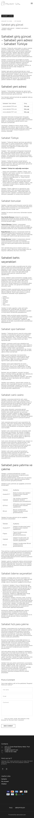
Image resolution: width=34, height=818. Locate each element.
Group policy (20, 807)
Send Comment (8, 726)
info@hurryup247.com (11, 750)
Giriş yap (26, 106)
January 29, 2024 (6, 21)
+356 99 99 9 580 (10, 752)
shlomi (19, 21)
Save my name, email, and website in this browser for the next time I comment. (15, 719)
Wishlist (4, 784)
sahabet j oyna (7, 16)
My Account (5, 781)
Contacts (4, 779)
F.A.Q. (11, 807)
